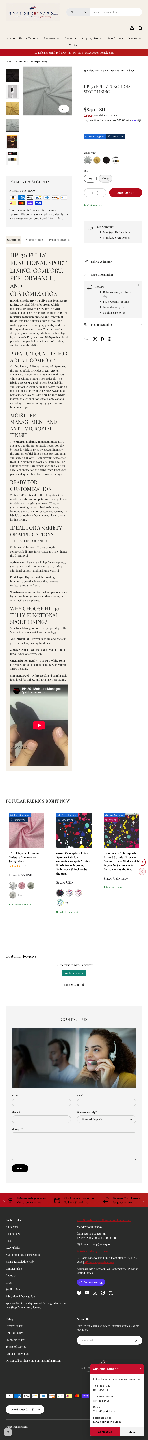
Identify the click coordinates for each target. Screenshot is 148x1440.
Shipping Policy (15, 1340)
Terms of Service (16, 1346)
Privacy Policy (14, 1326)
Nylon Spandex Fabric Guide (23, 1254)
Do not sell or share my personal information (33, 1360)
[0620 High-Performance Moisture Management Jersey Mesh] (26, 830)
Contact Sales (14, 1268)
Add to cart (125, 192)
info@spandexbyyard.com (93, 1251)
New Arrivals (115, 38)
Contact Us (105, 1431)
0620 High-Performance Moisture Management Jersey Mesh (24, 857)
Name (15, 1095)
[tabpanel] (39, 509)
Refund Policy (14, 1332)
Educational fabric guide (20, 1296)
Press (9, 1282)
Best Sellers (13, 1233)
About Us (11, 1275)
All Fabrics (12, 1227)
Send (20, 1168)
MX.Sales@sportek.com (99, 1262)
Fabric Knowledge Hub (20, 1261)
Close (132, 1431)
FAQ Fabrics (13, 1247)
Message (16, 1129)
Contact (74, 45)
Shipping (89, 115)
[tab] (13, 240)
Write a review (74, 973)
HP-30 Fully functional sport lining (31, 61)
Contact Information (18, 1353)
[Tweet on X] (95, 339)
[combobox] (104, 12)
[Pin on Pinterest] (109, 339)
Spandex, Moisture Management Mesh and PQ (109, 70)
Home (10, 38)
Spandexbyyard (20, 1426)
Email (80, 1095)
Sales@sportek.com (104, 1411)
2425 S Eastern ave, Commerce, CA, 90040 (104, 1220)
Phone (15, 1112)
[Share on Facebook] (102, 339)
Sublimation (13, 1289)
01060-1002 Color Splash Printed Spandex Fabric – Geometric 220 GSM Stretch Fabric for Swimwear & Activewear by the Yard (121, 861)
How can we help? (87, 1112)
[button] (140, 28)
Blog (8, 1240)
